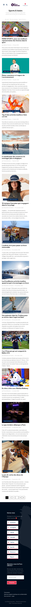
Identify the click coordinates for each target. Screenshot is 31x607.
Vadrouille (16, 111)
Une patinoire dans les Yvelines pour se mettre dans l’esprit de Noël (15, 316)
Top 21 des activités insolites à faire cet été (14, 116)
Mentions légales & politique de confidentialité (15, 594)
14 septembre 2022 (16, 427)
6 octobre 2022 (15, 391)
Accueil (7, 19)
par (6, 45)
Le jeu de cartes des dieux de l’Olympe (12, 476)
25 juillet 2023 (16, 79)
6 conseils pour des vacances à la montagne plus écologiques (13, 157)
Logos (13, 596)
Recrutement (7, 596)
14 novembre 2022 (19, 207)
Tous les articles (14, 19)
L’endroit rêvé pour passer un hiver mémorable (14, 246)
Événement (7, 241)
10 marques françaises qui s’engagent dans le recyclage (15, 204)
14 (21, 497)
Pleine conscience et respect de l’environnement (13, 76)
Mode (5, 199)
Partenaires (7, 592)
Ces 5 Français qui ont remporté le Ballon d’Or (14, 352)
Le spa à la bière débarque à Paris (14, 425)
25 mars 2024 (16, 45)
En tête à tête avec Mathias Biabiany (15, 388)
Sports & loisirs (14, 35)
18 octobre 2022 (18, 355)
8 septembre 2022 (16, 479)
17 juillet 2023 (15, 119)
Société (6, 35)
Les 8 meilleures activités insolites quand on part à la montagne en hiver (15, 282)
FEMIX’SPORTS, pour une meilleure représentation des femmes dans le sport (14, 40)
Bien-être (6, 71)
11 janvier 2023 (15, 160)
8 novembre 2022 (16, 249)
